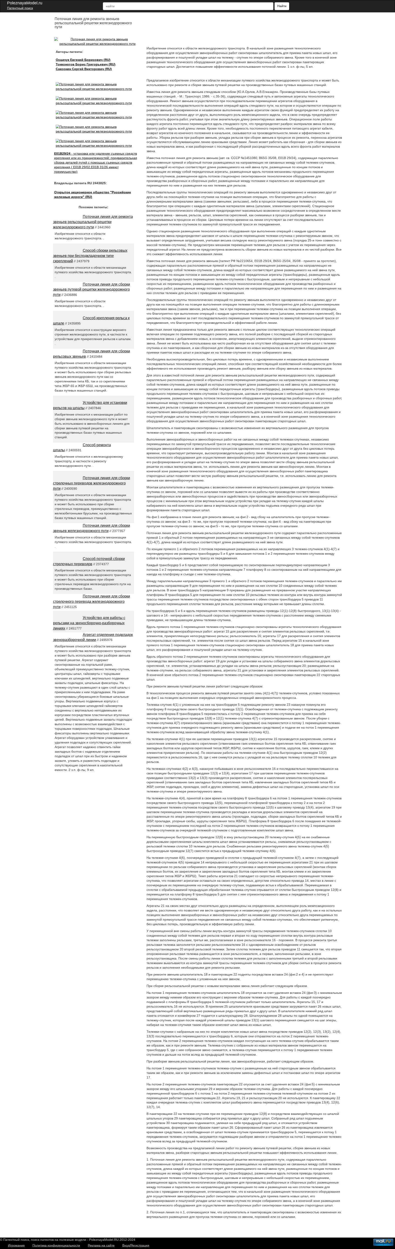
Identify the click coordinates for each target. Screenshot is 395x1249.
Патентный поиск (20, 8)
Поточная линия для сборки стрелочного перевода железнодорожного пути (91, 601)
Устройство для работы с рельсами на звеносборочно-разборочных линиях (89, 623)
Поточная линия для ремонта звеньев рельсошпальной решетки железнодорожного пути (93, 222)
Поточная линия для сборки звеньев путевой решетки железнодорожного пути (91, 289)
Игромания (16, 1245)
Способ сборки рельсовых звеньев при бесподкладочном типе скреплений (90, 256)
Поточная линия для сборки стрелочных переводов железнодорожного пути (91, 483)
